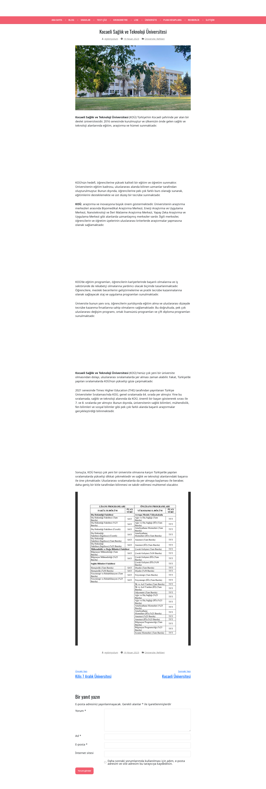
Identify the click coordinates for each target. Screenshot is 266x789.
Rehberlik (193, 19)
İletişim (210, 19)
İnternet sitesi (84, 753)
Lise (136, 19)
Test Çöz (102, 19)
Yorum (80, 711)
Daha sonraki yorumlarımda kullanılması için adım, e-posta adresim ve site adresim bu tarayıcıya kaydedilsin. (146, 762)
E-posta (81, 744)
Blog (71, 19)
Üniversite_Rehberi (155, 38)
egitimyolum (111, 38)
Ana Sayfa (57, 19)
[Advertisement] (133, 154)
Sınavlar (85, 19)
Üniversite (151, 19)
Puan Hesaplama (172, 19)
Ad (78, 736)
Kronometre (120, 19)
